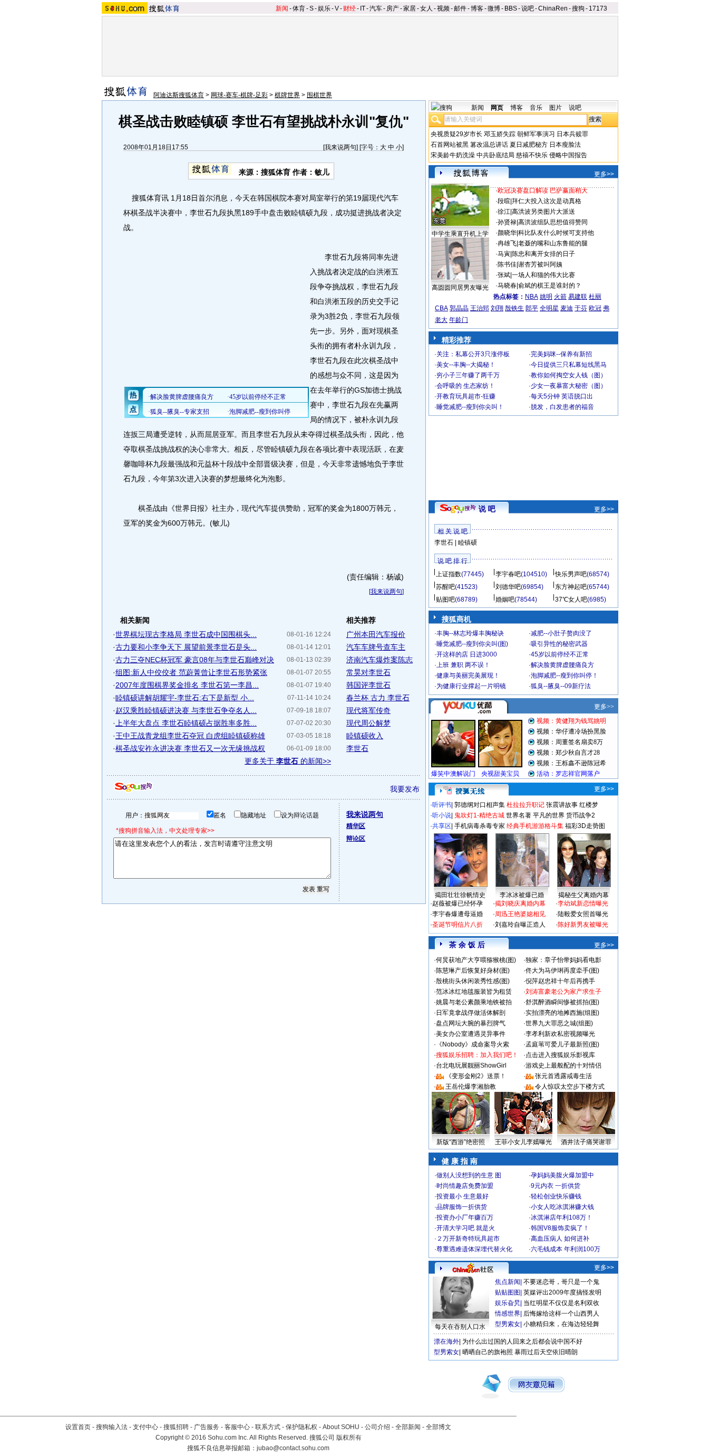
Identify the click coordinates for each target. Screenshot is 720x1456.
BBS (510, 8)
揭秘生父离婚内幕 (583, 895)
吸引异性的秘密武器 (559, 644)
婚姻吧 (504, 599)
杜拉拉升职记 (525, 804)
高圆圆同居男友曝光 (460, 287)
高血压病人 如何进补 (560, 1238)
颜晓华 (507, 232)
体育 (299, 8)
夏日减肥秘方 (529, 144)
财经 (349, 8)
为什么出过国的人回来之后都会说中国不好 (522, 1341)
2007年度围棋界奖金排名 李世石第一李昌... (187, 685)
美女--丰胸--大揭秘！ (465, 364)
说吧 (527, 8)
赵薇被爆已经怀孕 (457, 903)
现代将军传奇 (368, 710)
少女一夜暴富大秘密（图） (569, 385)
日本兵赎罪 (572, 134)
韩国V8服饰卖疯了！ (560, 1228)
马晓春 (507, 285)
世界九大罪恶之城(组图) (559, 1023)
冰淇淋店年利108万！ (561, 1217)
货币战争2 (580, 815)
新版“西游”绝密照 (460, 1142)
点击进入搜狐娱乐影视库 (560, 1055)
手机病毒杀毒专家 (479, 826)
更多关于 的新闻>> (288, 761)
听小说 (441, 815)
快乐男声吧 (571, 574)
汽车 (375, 8)
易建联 (577, 296)
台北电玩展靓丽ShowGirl (471, 1065)
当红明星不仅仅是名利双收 (561, 1303)
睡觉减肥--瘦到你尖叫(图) (472, 644)
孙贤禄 (507, 222)
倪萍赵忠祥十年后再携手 (560, 981)
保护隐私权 (301, 1427)
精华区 (355, 826)
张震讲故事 (562, 804)
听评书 (441, 804)
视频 (443, 8)
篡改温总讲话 (489, 144)
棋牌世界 (287, 95)
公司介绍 (377, 1427)
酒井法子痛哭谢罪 (586, 1142)
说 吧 (487, 509)
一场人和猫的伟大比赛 (543, 275)
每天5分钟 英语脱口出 (562, 396)
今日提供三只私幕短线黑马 (569, 364)
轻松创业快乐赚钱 (556, 1196)
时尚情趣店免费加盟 (464, 1185)
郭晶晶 (459, 308)
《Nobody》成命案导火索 (472, 1044)
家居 (409, 8)
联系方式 (267, 1427)
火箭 (560, 296)
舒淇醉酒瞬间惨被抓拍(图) (562, 1002)
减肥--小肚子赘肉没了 (561, 633)
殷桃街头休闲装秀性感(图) (473, 981)
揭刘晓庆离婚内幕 (520, 903)
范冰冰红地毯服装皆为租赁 (474, 991)
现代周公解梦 (368, 723)
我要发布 (405, 789)
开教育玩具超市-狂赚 (465, 396)
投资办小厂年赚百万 (464, 1217)
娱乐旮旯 (507, 1303)
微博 (494, 8)
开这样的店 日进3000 (466, 654)
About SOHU (341, 1427)
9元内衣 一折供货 (555, 1185)
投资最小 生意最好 (462, 1196)
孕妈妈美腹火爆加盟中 (562, 1175)
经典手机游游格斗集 (535, 826)
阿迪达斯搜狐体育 (178, 95)
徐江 (504, 211)
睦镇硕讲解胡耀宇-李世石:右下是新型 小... (184, 697)
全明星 (549, 308)
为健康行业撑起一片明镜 (471, 686)
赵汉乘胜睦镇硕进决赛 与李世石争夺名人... (186, 710)
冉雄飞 (507, 243)
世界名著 (518, 815)
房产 (392, 8)
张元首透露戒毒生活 (563, 1076)
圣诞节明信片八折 (457, 924)
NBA (531, 296)
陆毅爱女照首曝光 (583, 914)
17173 (598, 8)
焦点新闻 (507, 1282)
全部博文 (438, 1427)
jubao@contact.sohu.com (293, 1448)
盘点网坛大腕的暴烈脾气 (470, 1023)
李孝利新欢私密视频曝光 (560, 1034)
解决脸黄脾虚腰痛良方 (562, 665)
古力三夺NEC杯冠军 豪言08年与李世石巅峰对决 (194, 659)
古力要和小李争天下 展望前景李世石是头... (186, 647)
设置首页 (78, 1427)
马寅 (504, 254)
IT (362, 8)
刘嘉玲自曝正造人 (520, 924)
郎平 (532, 308)
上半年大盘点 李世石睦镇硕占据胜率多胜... (186, 723)
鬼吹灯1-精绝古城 (479, 815)
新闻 (282, 8)
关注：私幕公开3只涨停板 (473, 354)
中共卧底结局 (495, 155)
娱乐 (324, 8)
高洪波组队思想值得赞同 (553, 222)
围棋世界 (319, 95)
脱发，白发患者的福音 (562, 407)
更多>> (604, 174)
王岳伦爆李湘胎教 (470, 1086)
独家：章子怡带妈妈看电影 (563, 960)
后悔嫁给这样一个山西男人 (561, 1313)
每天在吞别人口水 (460, 1326)
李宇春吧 (508, 574)
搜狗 (578, 8)
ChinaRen (553, 8)
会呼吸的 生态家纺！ (465, 385)
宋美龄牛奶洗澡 (453, 155)
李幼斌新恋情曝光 (583, 903)
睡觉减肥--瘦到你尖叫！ (470, 407)
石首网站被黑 (450, 144)
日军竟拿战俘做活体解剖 (470, 1012)
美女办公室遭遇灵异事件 (470, 1034)
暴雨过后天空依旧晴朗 (546, 1352)
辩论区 (355, 838)
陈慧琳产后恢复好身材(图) (473, 970)
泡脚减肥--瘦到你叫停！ (564, 675)
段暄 (504, 201)
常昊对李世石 (368, 672)
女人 (426, 8)
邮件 (460, 8)
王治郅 (479, 308)
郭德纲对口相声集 (479, 804)
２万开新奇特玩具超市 (468, 1238)
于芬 (581, 308)
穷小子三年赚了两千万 (468, 375)
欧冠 (595, 308)
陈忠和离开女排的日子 (543, 254)
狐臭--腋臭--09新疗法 (561, 686)
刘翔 (497, 308)
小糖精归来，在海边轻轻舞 (561, 1324)
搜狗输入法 (112, 1427)
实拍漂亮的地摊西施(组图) (562, 1012)
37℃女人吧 (571, 599)
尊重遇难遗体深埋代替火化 (474, 1249)
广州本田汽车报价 (375, 634)
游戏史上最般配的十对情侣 (563, 1065)
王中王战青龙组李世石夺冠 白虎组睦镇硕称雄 (190, 735)
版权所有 (349, 1437)
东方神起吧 (571, 587)
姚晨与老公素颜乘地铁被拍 (474, 1002)
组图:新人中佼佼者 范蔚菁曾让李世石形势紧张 (191, 672)
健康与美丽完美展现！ (468, 675)
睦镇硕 (467, 542)
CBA (441, 308)
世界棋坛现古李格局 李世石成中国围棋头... (186, 634)
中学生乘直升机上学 (460, 233)
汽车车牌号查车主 (375, 647)
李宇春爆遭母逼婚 (457, 914)
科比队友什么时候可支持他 (556, 232)
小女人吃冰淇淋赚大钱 (562, 1207)
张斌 (504, 275)
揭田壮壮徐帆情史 (460, 895)
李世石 (357, 748)
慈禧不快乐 (532, 155)
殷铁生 (514, 308)
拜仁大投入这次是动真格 (546, 201)
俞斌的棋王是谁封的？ (549, 285)
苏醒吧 (445, 587)
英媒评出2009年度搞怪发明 (562, 1292)
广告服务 (206, 1427)
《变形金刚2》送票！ (475, 1076)
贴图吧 (445, 599)
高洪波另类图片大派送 (543, 211)
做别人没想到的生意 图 (468, 1175)
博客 (477, 8)
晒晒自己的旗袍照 (487, 1352)
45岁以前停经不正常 (560, 654)
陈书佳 (507, 264)
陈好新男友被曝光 (583, 924)
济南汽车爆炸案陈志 (379, 659)
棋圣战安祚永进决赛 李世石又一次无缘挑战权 (190, 748)
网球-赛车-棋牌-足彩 (239, 95)
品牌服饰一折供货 (461, 1207)
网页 (497, 107)
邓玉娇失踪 (499, 134)
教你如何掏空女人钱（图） (569, 375)
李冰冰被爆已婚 (522, 895)
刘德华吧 (508, 587)
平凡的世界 (549, 815)
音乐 (536, 107)
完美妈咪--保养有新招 (561, 354)
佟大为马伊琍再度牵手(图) (562, 970)
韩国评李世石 (368, 685)
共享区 (441, 826)
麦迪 (566, 308)
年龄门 (458, 319)
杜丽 (595, 296)
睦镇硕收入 (364, 735)
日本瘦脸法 (565, 144)
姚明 (546, 296)
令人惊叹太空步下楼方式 (570, 1086)
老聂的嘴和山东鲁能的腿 (553, 243)
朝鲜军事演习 (536, 134)
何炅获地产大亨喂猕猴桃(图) (476, 960)
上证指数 (448, 574)
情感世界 (507, 1313)
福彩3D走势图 (585, 826)
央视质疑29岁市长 (456, 134)
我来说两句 (340, 147)
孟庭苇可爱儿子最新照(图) (562, 1044)
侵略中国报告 (568, 155)
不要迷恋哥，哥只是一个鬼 (561, 1282)
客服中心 (237, 1427)
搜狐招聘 (176, 1427)
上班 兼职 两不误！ (463, 665)
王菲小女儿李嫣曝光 (523, 1142)
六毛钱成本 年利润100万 (565, 1249)
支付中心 (145, 1427)
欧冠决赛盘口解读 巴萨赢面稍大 (543, 190)
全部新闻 (408, 1427)
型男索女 (507, 1324)
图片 (555, 107)
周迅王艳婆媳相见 (520, 914)
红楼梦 (588, 804)
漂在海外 (446, 1341)
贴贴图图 (507, 1292)
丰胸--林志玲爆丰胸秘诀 (470, 633)
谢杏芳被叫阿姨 (540, 264)
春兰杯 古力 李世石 (378, 697)
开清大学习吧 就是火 (465, 1228)
